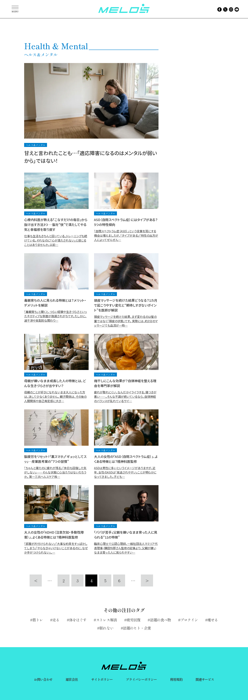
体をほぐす (78, 619)
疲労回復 (133, 619)
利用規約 (176, 679)
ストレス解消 (106, 619)
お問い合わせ (43, 679)
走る (55, 619)
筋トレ (37, 619)
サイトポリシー (102, 679)
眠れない (106, 628)
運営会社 (72, 679)
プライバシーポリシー (141, 679)
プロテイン (189, 619)
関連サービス (205, 679)
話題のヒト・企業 (137, 628)
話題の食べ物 (160, 619)
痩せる (213, 619)
